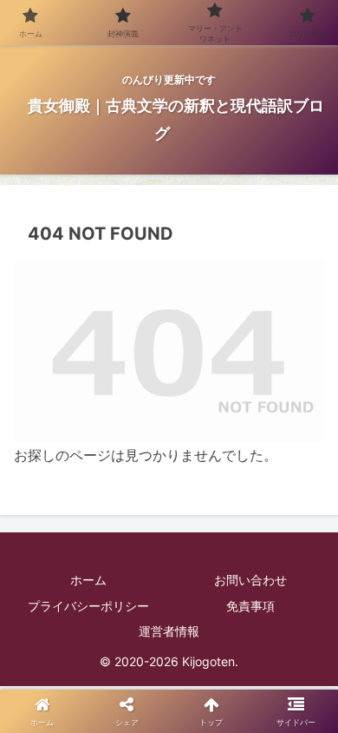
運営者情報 (169, 631)
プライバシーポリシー (88, 605)
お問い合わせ (250, 579)
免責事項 (250, 605)
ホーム (88, 579)
